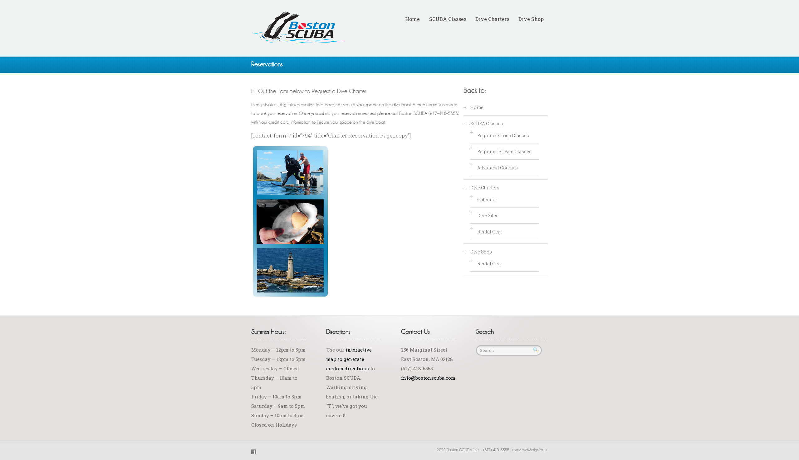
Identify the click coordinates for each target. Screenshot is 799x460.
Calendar (487, 199)
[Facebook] (253, 450)
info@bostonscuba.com (428, 378)
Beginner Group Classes (503, 135)
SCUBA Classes (447, 19)
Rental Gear (489, 232)
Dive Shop (531, 19)
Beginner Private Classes (504, 151)
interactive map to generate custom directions (349, 359)
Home (412, 19)
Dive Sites (487, 215)
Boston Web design (525, 450)
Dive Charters (492, 19)
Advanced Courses (497, 168)
